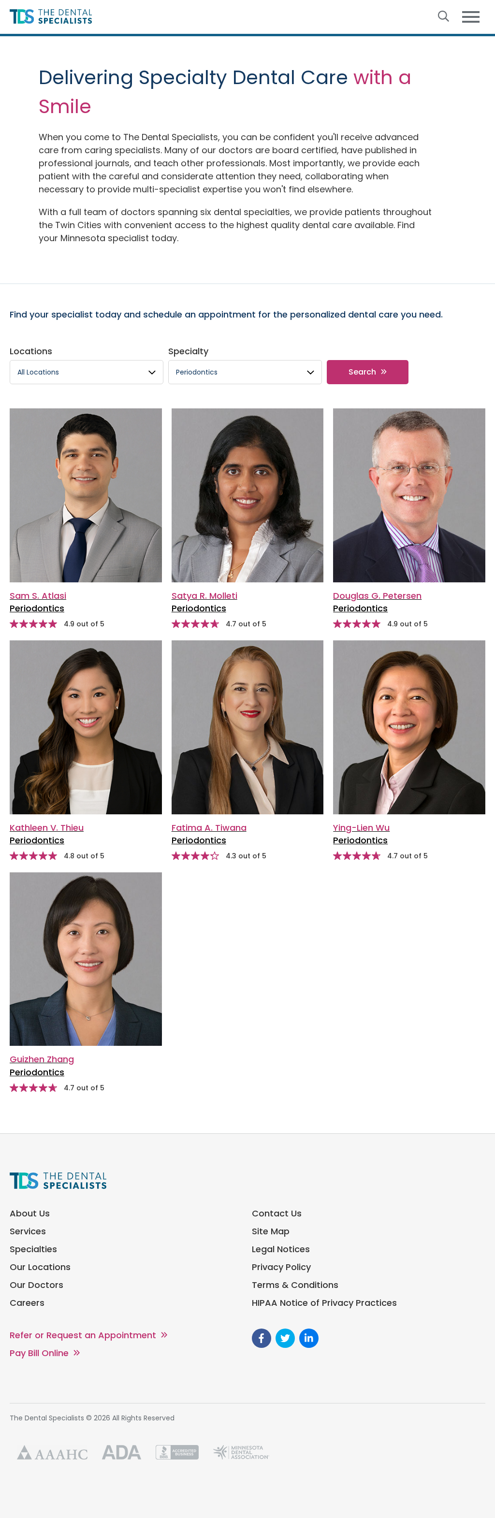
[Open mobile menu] (470, 17)
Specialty (188, 351)
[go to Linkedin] (309, 1338)
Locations (31, 351)
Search (362, 371)
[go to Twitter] (285, 1338)
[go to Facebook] (261, 1338)
